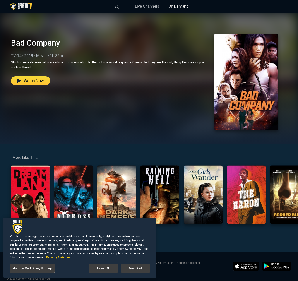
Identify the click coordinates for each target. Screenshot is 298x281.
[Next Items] (291, 194)
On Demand (178, 6)
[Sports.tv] (21, 6)
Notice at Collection (189, 262)
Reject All (103, 268)
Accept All (135, 268)
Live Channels (147, 6)
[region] (79, 248)
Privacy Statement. (59, 257)
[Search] (116, 6)
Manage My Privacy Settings (32, 268)
